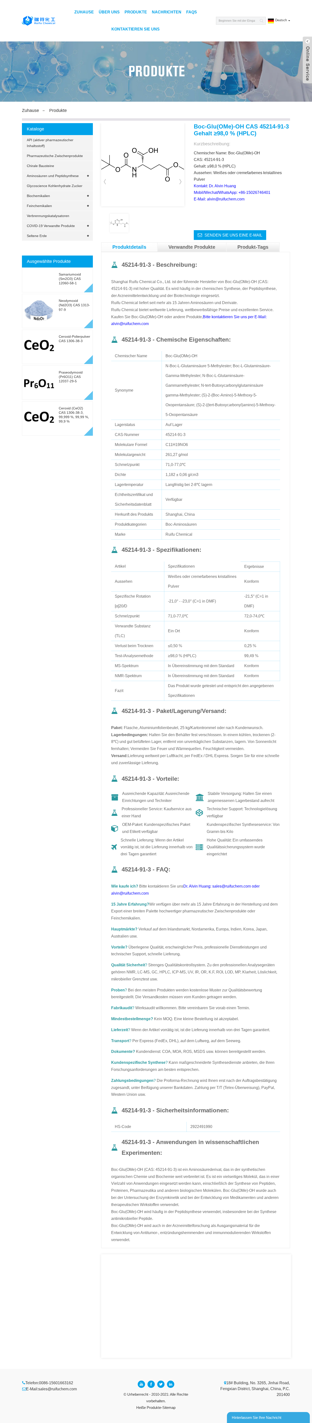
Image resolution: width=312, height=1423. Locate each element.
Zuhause (84, 12)
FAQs (191, 12)
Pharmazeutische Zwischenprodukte (55, 156)
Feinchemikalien (39, 206)
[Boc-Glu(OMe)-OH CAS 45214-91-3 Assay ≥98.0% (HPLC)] (119, 223)
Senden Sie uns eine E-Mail (233, 235)
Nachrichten (166, 12)
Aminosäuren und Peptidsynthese (53, 176)
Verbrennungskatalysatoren (48, 216)
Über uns (109, 12)
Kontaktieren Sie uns (135, 29)
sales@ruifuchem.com (57, 1389)
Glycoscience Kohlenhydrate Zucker (54, 186)
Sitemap (169, 1407)
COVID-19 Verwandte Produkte (51, 226)
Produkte (136, 12)
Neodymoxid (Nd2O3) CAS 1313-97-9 (74, 305)
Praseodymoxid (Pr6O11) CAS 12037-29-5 (71, 376)
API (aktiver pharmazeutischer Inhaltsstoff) (50, 143)
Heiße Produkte (148, 1407)
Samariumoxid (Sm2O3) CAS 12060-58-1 (70, 278)
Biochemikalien (38, 196)
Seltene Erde (37, 236)
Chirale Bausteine (40, 166)
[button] (180, 181)
